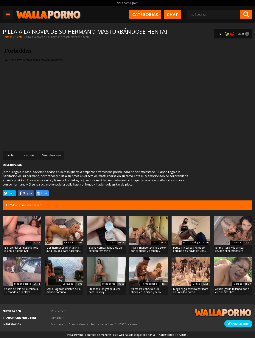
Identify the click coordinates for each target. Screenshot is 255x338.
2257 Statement (128, 324)
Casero (111, 242)
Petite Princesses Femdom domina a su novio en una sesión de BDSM (189, 249)
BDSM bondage (191, 242)
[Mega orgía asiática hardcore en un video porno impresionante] (191, 271)
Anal (28, 242)
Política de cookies (102, 324)
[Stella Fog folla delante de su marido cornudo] (64, 271)
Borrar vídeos (77, 324)
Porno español (150, 283)
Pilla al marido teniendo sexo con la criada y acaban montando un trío (148, 249)
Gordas (238, 283)
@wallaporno (240, 323)
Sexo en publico (22, 283)
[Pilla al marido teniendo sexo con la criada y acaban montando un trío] (148, 230)
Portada (8, 37)
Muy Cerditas (58, 311)
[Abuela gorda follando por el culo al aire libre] (233, 271)
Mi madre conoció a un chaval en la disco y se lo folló (146, 290)
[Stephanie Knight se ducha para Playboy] (106, 271)
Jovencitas (28, 155)
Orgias (196, 283)
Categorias (145, 14)
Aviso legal (57, 324)
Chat (172, 14)
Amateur (68, 242)
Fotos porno (108, 283)
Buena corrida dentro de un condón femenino (105, 249)
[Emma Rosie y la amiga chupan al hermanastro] (233, 230)
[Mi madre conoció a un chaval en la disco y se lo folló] (148, 271)
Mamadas (236, 242)
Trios (155, 242)
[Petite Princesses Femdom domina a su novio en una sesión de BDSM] (191, 230)
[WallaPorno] (48, 14)
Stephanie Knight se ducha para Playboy (105, 290)
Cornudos (68, 283)
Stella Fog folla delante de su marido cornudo (63, 290)
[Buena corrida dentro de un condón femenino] (106, 230)
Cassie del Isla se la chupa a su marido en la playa (21, 290)
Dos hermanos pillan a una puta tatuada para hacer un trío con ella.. (62, 249)
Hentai (19, 37)
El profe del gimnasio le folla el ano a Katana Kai (21, 249)
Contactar (57, 318)
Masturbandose (51, 155)
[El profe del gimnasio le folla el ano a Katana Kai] (22, 230)
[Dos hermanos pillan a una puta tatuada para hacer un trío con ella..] (64, 230)
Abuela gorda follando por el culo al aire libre (232, 290)
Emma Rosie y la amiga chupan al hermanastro (229, 249)
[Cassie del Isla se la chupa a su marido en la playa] (22, 271)
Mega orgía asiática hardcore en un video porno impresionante (190, 290)
